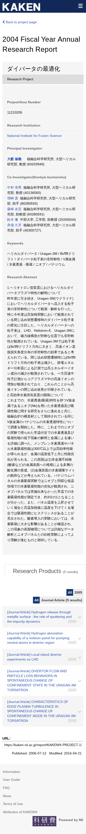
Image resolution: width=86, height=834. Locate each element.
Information (11, 772)
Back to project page (21, 22)
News (7, 796)
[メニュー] (80, 5)
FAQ (6, 788)
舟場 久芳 (14, 225)
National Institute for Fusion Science (34, 136)
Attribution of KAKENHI (20, 812)
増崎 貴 (12, 198)
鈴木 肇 (12, 219)
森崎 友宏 (14, 209)
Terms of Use (13, 804)
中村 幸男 (14, 187)
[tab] (45, 571)
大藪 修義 (14, 159)
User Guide (11, 780)
